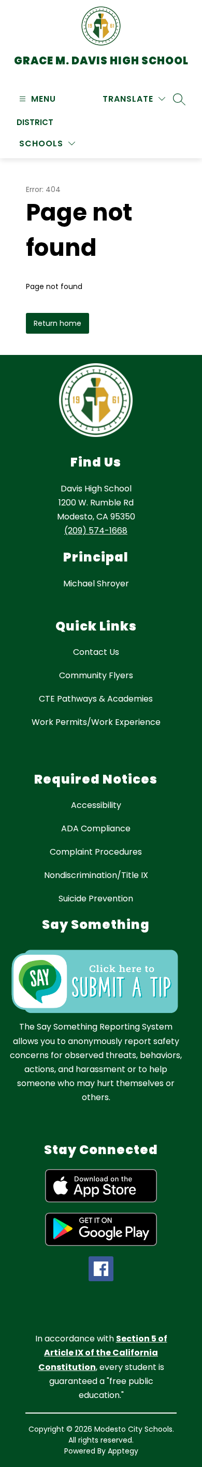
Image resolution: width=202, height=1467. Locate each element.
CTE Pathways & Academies (96, 699)
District (35, 122)
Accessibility (96, 805)
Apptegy (123, 1451)
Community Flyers (96, 675)
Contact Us (96, 652)
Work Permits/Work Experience (96, 722)
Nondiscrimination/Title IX (96, 875)
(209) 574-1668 (95, 531)
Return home (57, 323)
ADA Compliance (96, 828)
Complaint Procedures (96, 852)
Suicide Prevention (96, 898)
